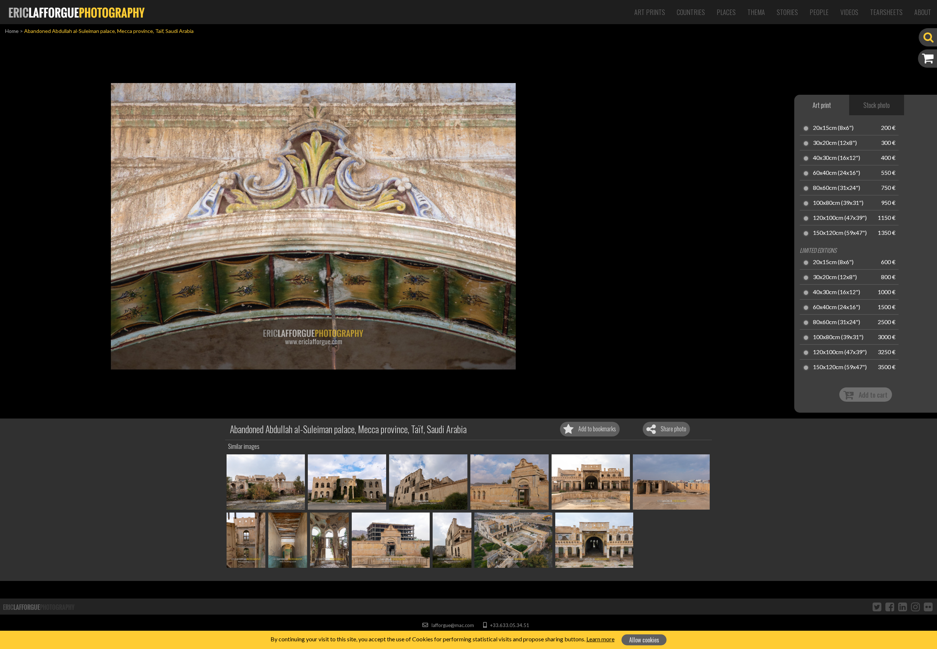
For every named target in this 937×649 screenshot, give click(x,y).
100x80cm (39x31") (838, 203)
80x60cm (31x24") (836, 188)
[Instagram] (915, 606)
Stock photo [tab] (876, 105)
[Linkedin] (902, 606)
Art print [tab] (822, 105)
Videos (849, 12)
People (819, 12)
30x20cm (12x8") (835, 143)
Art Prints (649, 12)
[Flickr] (928, 606)
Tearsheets (886, 12)
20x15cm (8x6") (833, 128)
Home (12, 31)
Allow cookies (644, 639)
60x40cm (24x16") (836, 173)
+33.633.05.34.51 (509, 625)
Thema (756, 12)
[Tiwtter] (877, 606)
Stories (787, 12)
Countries (691, 12)
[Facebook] (889, 606)
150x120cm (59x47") (840, 233)
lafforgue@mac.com (452, 625)
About (922, 12)
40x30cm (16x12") (836, 158)
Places (726, 12)
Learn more (600, 638)
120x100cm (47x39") (840, 218)
